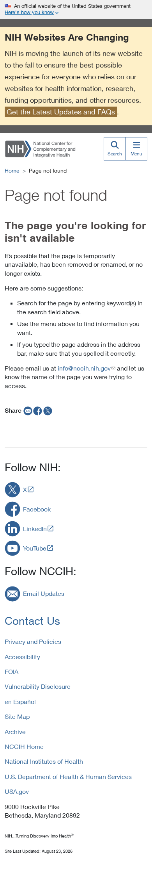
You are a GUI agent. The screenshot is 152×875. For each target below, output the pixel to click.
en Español (20, 701)
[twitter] (48, 410)
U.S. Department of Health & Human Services (68, 776)
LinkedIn (35, 528)
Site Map (17, 716)
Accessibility (22, 656)
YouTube (34, 548)
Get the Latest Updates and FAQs (61, 111)
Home (12, 170)
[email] (27, 410)
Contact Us (32, 620)
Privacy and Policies (33, 641)
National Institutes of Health (44, 761)
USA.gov (17, 791)
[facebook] (38, 410)
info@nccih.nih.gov (84, 368)
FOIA (11, 671)
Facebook (37, 509)
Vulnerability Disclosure (38, 686)
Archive (15, 731)
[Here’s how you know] (76, 9)
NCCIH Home (24, 746)
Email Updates (43, 593)
